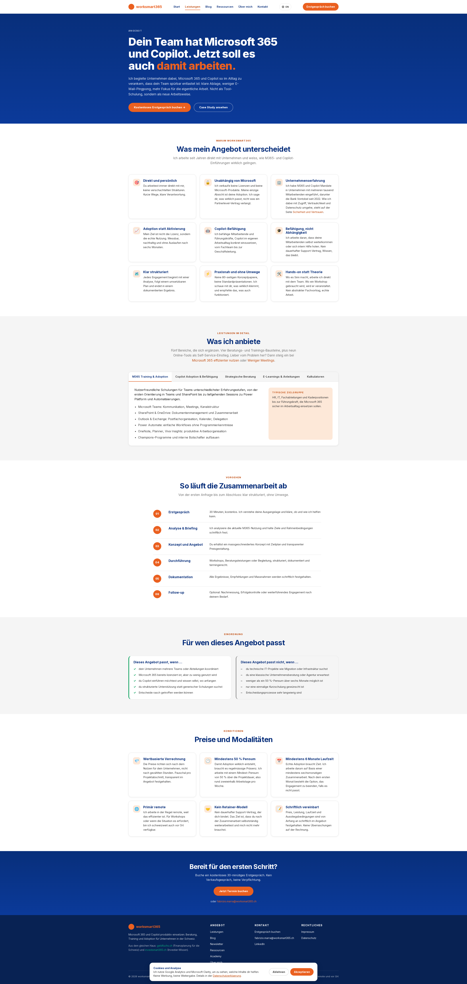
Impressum (307, 931)
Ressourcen (225, 6)
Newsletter (216, 944)
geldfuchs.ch (164, 945)
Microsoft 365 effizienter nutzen (215, 360)
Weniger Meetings (261, 360)
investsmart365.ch (156, 949)
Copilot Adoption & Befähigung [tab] (196, 376)
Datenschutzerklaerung (227, 975)
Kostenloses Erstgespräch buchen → (159, 107)
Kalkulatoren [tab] (315, 376)
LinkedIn (260, 944)
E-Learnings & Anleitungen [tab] (281, 376)
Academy (215, 956)
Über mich (245, 6)
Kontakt (263, 6)
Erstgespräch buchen (320, 6)
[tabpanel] (233, 414)
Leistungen (192, 6)
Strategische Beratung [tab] (240, 376)
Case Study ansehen (213, 107)
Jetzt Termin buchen (233, 891)
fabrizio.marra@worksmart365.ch (236, 901)
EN (287, 6)
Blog (208, 6)
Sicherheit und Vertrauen (308, 212)
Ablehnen (279, 971)
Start (176, 6)
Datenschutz (308, 938)
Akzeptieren (302, 971)
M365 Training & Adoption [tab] (150, 376)
